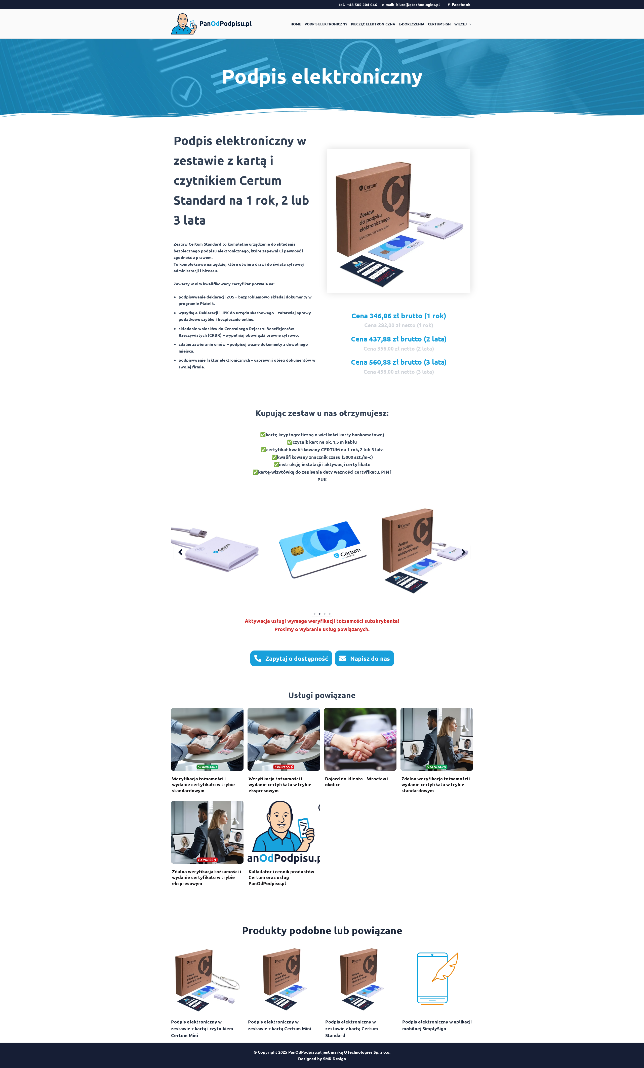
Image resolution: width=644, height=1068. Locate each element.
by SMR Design (331, 1058)
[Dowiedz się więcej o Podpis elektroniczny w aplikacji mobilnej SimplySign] (437, 978)
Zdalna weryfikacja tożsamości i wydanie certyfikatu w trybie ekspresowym (206, 877)
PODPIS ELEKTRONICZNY (326, 24)
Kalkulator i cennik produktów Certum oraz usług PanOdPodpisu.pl (281, 877)
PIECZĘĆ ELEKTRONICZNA (373, 24)
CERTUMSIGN (439, 24)
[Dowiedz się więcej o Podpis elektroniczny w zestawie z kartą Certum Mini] (283, 978)
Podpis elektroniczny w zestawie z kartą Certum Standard (351, 1028)
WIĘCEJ (460, 24)
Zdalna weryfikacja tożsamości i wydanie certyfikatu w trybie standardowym (435, 784)
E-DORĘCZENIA (411, 24)
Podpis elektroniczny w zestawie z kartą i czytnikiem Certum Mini (202, 1028)
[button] (469, 24)
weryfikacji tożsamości (335, 621)
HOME (296, 24)
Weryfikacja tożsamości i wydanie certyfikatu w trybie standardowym (203, 784)
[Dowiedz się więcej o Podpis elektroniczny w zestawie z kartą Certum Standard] (360, 978)
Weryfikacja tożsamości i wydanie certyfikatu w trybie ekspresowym (280, 784)
